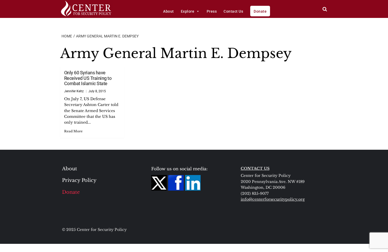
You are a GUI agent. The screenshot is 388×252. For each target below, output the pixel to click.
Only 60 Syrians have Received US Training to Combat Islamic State (88, 78)
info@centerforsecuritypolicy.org (273, 199)
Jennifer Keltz (74, 91)
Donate (260, 11)
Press (212, 11)
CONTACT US (255, 168)
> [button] (325, 9)
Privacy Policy (79, 180)
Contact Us (233, 11)
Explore (188, 11)
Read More (73, 131)
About (168, 11)
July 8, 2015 (97, 91)
